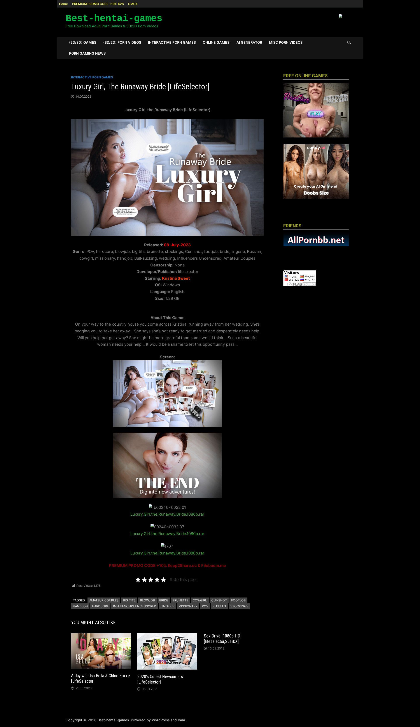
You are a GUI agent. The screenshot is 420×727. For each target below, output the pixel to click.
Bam (181, 720)
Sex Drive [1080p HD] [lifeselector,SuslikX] (222, 638)
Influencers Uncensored (134, 606)
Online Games (216, 42)
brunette (180, 600)
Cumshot (219, 600)
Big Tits (129, 600)
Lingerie (167, 606)
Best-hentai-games (114, 18)
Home (63, 4)
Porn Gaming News (87, 53)
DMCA (133, 4)
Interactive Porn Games (172, 42)
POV (205, 606)
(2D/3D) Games (82, 42)
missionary (188, 606)
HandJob (80, 606)
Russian (219, 606)
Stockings (239, 606)
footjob (238, 600)
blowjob (147, 600)
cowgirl (200, 600)
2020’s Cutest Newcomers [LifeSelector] (160, 679)
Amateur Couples (104, 600)
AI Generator (249, 42)
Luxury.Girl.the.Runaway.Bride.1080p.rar (167, 514)
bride (163, 600)
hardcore (100, 606)
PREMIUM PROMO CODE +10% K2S (98, 4)
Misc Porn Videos (286, 42)
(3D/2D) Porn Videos (122, 42)
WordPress (161, 720)
